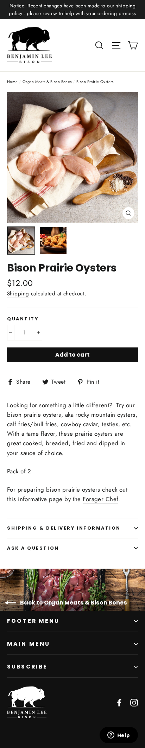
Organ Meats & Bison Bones (47, 81)
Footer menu (33, 621)
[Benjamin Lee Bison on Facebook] (119, 702)
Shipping (18, 294)
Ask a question (33, 548)
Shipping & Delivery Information (64, 528)
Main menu (28, 644)
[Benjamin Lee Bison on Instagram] (134, 702)
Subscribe (27, 667)
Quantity (22, 318)
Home (12, 81)
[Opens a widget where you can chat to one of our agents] (118, 735)
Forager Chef (100, 499)
